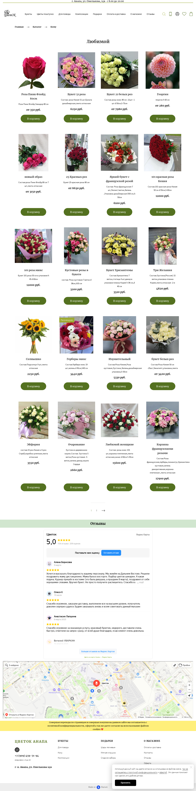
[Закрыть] (191, 767)
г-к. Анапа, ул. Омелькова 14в (33, 767)
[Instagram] (17, 749)
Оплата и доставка (116, 13)
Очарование (76, 444)
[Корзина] (191, 14)
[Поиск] (164, 14)
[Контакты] (170, 14)
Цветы (5, 661)
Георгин (162, 94)
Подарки (97, 13)
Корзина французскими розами (162, 449)
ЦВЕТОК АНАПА (31, 741)
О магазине (136, 13)
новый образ (33, 176)
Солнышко (33, 359)
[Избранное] (184, 14)
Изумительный (120, 359)
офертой (163, 772)
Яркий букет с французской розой (119, 179)
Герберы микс (76, 359)
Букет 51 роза (77, 94)
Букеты (28, 13)
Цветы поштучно (45, 13)
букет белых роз (163, 359)
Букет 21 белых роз (119, 94)
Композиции (81, 13)
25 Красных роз (76, 176)
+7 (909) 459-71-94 (27, 756)
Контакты (148, 752)
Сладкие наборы (108, 757)
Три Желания (162, 270)
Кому (53, 27)
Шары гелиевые (108, 747)
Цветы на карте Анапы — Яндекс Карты (98, 657)
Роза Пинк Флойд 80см (33, 96)
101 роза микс (33, 270)
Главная (19, 27)
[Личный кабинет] (177, 14)
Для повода (64, 13)
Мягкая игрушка (108, 752)
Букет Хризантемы (119, 270)
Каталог (37, 27)
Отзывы (151, 13)
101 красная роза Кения (163, 179)
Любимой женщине (119, 444)
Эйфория (33, 444)
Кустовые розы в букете (76, 272)
